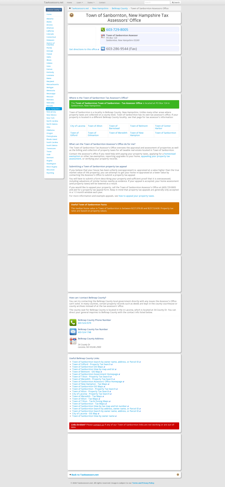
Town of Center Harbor (163, 127)
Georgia (50, 51)
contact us (98, 424)
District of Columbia (50, 44)
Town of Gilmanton (93, 134)
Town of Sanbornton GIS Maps (88, 366)
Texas (49, 151)
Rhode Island (52, 139)
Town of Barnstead (114, 127)
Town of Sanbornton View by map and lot (93, 369)
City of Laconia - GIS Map (85, 413)
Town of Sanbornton (165, 132)
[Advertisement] (124, 73)
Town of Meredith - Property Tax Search (92, 379)
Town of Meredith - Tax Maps (87, 396)
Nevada (50, 105)
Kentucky (50, 72)
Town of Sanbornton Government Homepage (95, 374)
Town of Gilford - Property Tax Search (91, 364)
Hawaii (49, 54)
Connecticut (51, 37)
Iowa (49, 66)
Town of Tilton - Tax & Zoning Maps (90, 401)
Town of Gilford (74, 134)
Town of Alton (95, 125)
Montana (50, 99)
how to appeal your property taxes (136, 195)
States (90, 2)
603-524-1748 (84, 332)
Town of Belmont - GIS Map (86, 371)
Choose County (53, 9)
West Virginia (52, 166)
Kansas (49, 69)
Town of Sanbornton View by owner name (93, 416)
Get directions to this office (83, 49)
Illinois (49, 60)
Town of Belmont (139, 125)
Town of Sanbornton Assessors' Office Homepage (97, 381)
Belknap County (120, 8)
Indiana (49, 63)
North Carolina (52, 121)
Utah (48, 154)
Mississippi (51, 93)
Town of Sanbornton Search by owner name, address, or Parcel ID (105, 361)
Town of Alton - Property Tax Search (91, 391)
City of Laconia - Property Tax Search (91, 393)
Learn (79, 2)
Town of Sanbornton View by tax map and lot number (99, 406)
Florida (49, 48)
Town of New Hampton (136, 134)
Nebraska (50, 102)
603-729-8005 (117, 29)
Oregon (50, 133)
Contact (102, 2)
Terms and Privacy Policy (143, 483)
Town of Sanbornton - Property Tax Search (94, 388)
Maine (49, 78)
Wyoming (50, 173)
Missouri (50, 96)
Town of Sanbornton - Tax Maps (88, 403)
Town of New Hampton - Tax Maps (90, 384)
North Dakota (52, 124)
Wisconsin (50, 170)
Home (69, 2)
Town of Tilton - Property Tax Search (91, 376)
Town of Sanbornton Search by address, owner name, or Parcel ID (105, 408)
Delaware (50, 40)
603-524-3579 (84, 323)
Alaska (49, 22)
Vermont (50, 157)
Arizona (49, 25)
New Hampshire (53, 109)
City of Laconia (77, 125)
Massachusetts (53, 84)
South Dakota (52, 145)
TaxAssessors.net (80, 8)
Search (177, 2)
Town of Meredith (118, 132)
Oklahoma (50, 130)
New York (50, 118)
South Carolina (52, 142)
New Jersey (51, 112)
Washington (51, 163)
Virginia (49, 160)
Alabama (50, 18)
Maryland (50, 81)
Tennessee (51, 148)
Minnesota (51, 90)
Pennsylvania (52, 136)
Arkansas (50, 28)
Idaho (49, 57)
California (50, 31)
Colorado (50, 34)
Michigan (50, 87)
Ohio (48, 127)
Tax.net (53, 2)
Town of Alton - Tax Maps (85, 398)
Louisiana (50, 75)
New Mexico (51, 115)
